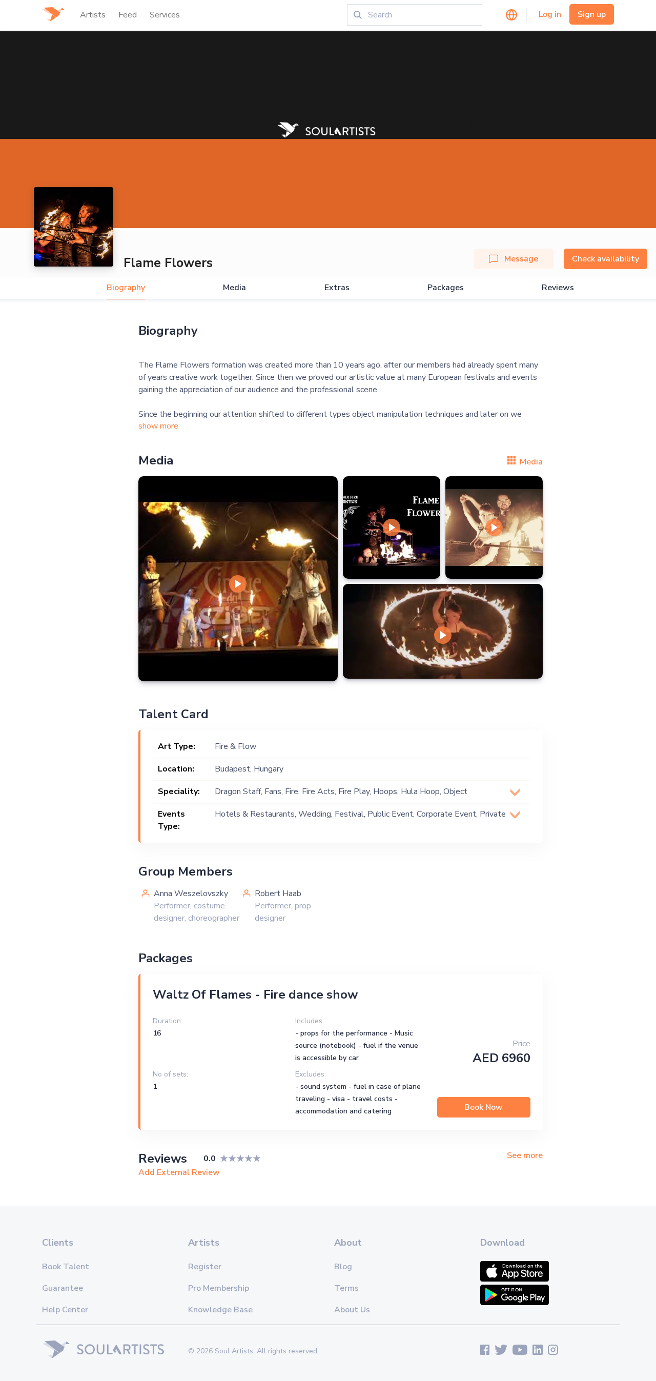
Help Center (65, 1310)
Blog (343, 1267)
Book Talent (65, 1267)
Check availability (605, 259)
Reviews (558, 287)
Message (521, 259)
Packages (445, 287)
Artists (93, 15)
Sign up (592, 14)
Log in (550, 14)
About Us (352, 1310)
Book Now (483, 1107)
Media (234, 287)
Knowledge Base (220, 1310)
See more (525, 1155)
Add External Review (179, 1172)
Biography (126, 287)
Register (204, 1267)
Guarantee (62, 1288)
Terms (346, 1288)
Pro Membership (218, 1288)
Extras (337, 287)
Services (165, 15)
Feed (127, 15)
